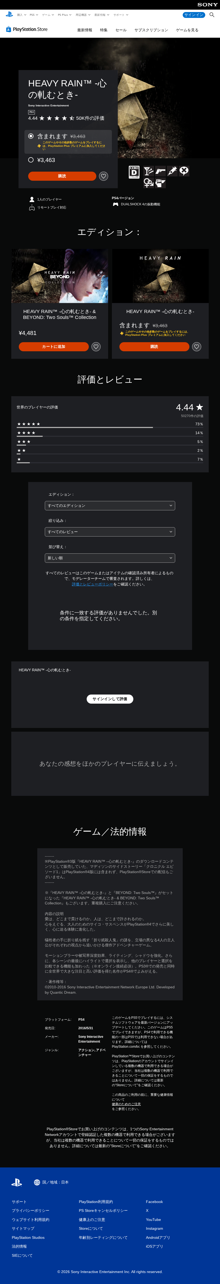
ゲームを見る (187, 30)
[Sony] (208, 8)
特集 (104, 30)
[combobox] (110, 505)
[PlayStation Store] (28, 29)
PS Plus (63, 15)
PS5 (32, 15)
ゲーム (46, 15)
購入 (20, 15)
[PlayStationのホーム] (9, 15)
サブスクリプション (151, 30)
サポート (118, 15)
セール (121, 30)
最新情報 (100, 15)
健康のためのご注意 (126, 1104)
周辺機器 (81, 15)
